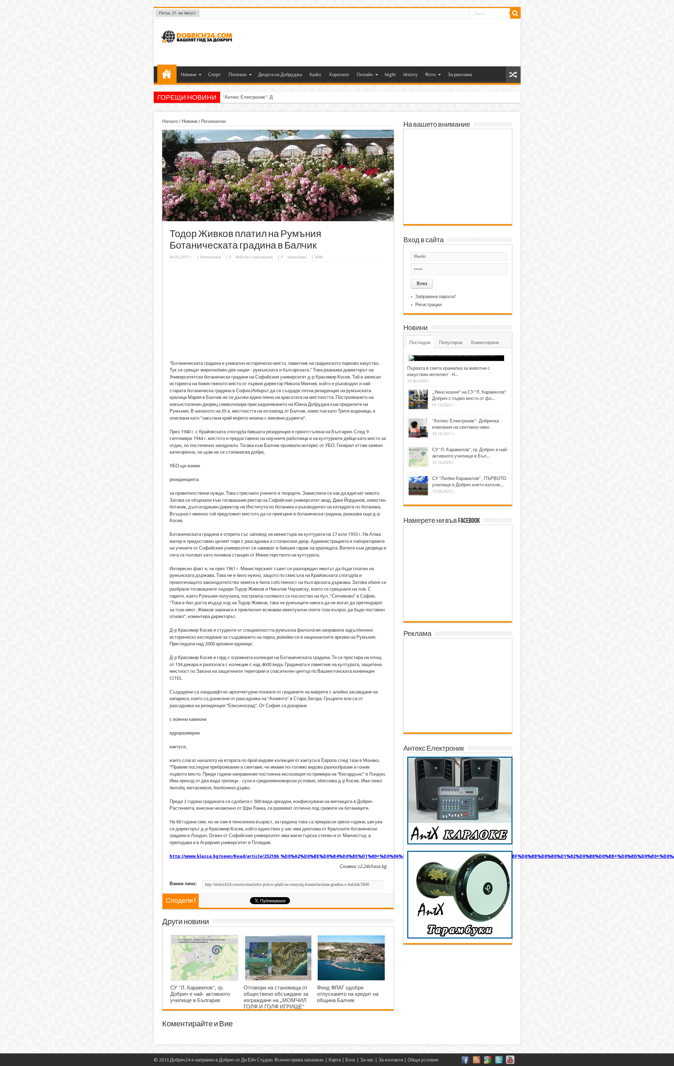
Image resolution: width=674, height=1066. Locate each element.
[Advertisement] (387, 42)
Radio (315, 74)
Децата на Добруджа (280, 74)
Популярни (450, 342)
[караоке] (460, 842)
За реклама (460, 74)
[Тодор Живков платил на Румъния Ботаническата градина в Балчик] (278, 219)
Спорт (214, 74)
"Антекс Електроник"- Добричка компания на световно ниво (285, 97)
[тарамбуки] (460, 937)
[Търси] (515, 13)
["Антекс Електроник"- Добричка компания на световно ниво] (418, 428)
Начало (167, 74)
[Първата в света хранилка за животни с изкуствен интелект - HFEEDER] (456, 358)
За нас (367, 1059)
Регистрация (428, 304)
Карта (335, 1059)
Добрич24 (180, 1059)
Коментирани (485, 342)
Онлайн (365, 74)
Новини (188, 74)
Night (390, 74)
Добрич (226, 1059)
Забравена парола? (435, 296)
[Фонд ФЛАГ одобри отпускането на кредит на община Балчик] (351, 957)
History (410, 74)
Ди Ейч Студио (256, 1059)
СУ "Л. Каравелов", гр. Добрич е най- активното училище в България (200, 994)
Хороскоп (339, 74)
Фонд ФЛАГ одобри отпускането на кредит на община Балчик (347, 994)
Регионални (213, 121)
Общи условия (423, 1059)
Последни (419, 342)
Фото (430, 74)
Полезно (237, 74)
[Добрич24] (197, 45)
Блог (350, 1059)
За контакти (390, 1059)
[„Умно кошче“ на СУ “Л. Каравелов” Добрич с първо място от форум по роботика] (418, 399)
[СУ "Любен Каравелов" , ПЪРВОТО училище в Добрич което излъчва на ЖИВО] (418, 485)
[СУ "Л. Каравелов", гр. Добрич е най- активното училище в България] (204, 957)
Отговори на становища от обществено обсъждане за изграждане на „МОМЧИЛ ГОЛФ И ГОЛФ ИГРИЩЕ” (276, 997)
